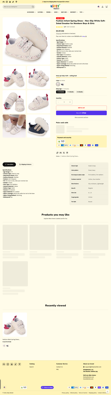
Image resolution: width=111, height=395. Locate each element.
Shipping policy (93, 393)
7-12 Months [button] (70, 92)
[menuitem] (42, 367)
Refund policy (73, 393)
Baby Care (64, 12)
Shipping (58, 33)
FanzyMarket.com (88, 379)
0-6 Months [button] (80, 92)
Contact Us (59, 367)
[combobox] (16, 7)
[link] (65, 27)
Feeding (48, 12)
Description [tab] (10, 164)
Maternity (73, 12)
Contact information (103, 393)
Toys (81, 12)
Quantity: (59, 98)
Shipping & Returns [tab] (26, 164)
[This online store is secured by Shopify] (61, 142)
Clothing (40, 12)
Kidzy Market (60, 18)
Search (31, 367)
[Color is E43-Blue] (7, 345)
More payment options (81, 117)
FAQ (57, 369)
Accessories (30, 12)
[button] (99, 6)
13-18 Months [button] (60, 92)
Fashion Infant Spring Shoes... (70, 156)
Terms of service (83, 393)
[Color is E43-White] (4, 345)
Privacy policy (65, 393)
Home (58, 156)
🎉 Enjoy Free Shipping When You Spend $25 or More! (55, 1)
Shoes (56, 12)
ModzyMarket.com (88, 377)
